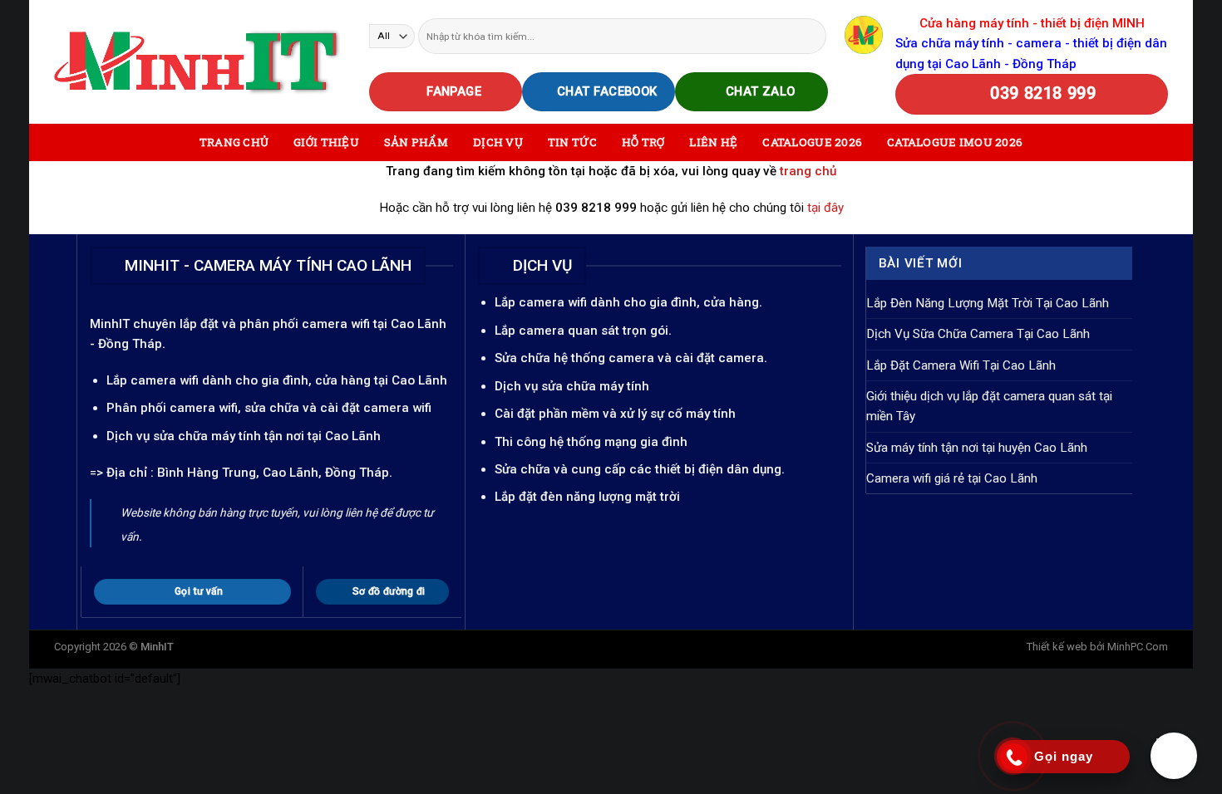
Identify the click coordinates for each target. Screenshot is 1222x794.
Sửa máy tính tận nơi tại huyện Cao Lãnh (976, 447)
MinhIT (111, 323)
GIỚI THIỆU (326, 142)
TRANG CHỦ (234, 142)
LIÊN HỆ (713, 142)
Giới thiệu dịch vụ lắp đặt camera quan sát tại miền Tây (989, 406)
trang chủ (808, 171)
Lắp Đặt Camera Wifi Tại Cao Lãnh (961, 365)
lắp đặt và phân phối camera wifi (275, 323)
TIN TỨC (572, 142)
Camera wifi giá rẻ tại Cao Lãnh (951, 478)
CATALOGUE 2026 (812, 142)
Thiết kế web (1057, 646)
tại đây (825, 207)
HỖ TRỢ (643, 142)
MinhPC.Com (1137, 646)
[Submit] (813, 35)
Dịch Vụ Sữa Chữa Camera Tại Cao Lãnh (978, 333)
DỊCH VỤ (498, 142)
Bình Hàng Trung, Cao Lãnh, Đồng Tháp (273, 472)
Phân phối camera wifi (172, 407)
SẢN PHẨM (416, 142)
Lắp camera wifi (152, 380)
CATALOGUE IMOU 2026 (954, 142)
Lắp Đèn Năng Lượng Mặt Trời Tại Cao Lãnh (987, 303)
